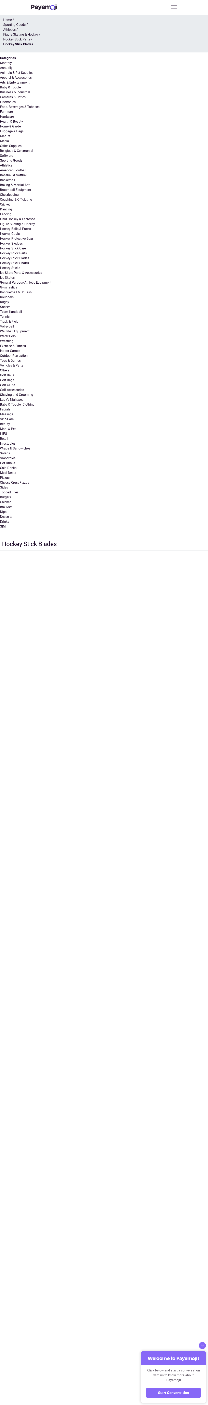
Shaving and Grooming (16, 395)
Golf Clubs (7, 385)
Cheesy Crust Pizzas (14, 482)
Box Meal (6, 507)
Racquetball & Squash (16, 292)
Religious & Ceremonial (16, 151)
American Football (13, 170)
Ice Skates (7, 278)
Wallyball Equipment (14, 331)
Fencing (5, 214)
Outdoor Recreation (14, 356)
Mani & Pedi (8, 429)
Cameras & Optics (13, 97)
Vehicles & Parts (11, 365)
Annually (6, 68)
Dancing (6, 209)
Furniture (6, 112)
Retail (4, 439)
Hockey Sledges (11, 243)
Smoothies (7, 458)
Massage (6, 414)
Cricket (5, 204)
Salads (5, 453)
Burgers (5, 497)
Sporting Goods (11, 160)
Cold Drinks (8, 468)
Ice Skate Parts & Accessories (21, 273)
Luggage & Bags (12, 131)
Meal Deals (8, 473)
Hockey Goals (10, 234)
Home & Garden (11, 126)
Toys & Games (10, 360)
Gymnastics (8, 287)
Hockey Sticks (10, 268)
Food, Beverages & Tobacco (20, 107)
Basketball (7, 180)
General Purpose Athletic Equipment (25, 282)
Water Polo (8, 336)
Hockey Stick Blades (14, 258)
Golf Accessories (12, 390)
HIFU (3, 434)
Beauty (5, 424)
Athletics (6, 165)
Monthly (6, 63)
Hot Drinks (7, 463)
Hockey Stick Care (13, 248)
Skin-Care (7, 419)
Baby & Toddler (11, 87)
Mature (5, 136)
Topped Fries (9, 492)
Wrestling (6, 341)
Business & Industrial (15, 92)
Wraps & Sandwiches (15, 448)
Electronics (8, 102)
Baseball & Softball (13, 175)
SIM (3, 526)
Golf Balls (7, 375)
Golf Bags (7, 380)
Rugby (4, 302)
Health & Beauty (11, 121)
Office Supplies (11, 146)
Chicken (5, 502)
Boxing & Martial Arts (15, 185)
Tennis (5, 317)
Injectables (7, 443)
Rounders (7, 297)
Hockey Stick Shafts (14, 263)
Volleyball (7, 326)
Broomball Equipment (15, 190)
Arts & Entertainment (14, 82)
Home (7, 20)
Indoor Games (10, 351)
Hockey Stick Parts (13, 253)
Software (6, 156)
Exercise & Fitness (13, 346)
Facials (5, 409)
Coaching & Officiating (16, 199)
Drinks (4, 521)
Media (4, 141)
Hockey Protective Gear (16, 239)
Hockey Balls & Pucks (15, 229)
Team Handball (11, 312)
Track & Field (9, 321)
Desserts (6, 517)
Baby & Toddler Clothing (17, 404)
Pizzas (5, 478)
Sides (4, 487)
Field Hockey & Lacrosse (17, 219)
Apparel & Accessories (16, 77)
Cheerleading (9, 195)
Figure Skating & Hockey (17, 224)
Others (4, 370)
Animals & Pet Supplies (16, 73)
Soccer (5, 307)
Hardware (7, 117)
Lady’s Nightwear (12, 400)
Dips (3, 512)
